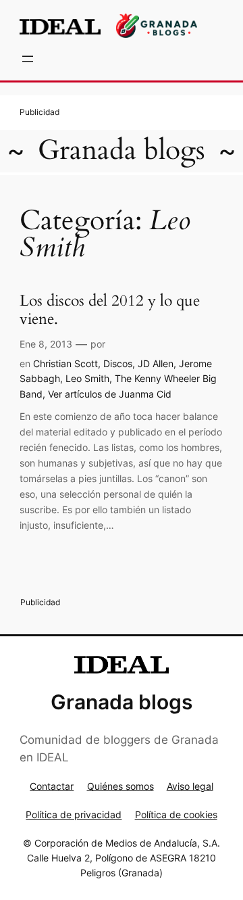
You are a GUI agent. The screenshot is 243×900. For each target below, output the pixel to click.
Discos (117, 363)
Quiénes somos (120, 786)
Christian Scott (65, 363)
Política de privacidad (74, 814)
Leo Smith (87, 378)
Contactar (52, 786)
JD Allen (155, 363)
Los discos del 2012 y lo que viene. (110, 310)
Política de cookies (176, 814)
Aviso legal (190, 786)
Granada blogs (121, 150)
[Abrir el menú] (28, 59)
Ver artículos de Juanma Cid (109, 394)
